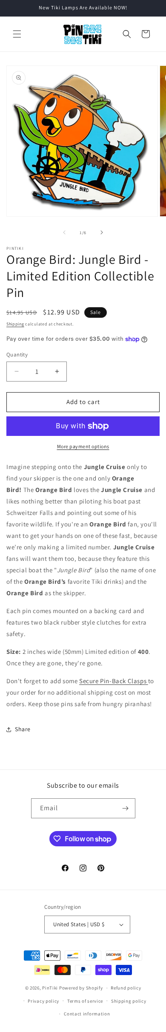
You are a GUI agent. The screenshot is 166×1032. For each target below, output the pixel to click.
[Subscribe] (125, 808)
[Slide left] (64, 232)
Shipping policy (128, 1001)
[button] (17, 34)
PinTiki (50, 988)
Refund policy (126, 988)
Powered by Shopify (81, 988)
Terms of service (85, 1001)
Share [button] (23, 729)
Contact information (87, 1014)
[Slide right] (101, 232)
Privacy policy (43, 1001)
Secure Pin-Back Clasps (113, 681)
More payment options (83, 446)
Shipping (15, 324)
